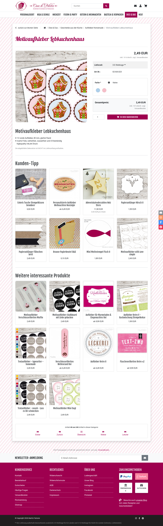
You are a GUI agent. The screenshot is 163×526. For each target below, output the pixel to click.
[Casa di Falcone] (36, 5)
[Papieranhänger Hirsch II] (132, 184)
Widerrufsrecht (56, 475)
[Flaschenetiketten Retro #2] (132, 343)
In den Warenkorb (129, 117)
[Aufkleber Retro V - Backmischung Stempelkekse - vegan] (132, 296)
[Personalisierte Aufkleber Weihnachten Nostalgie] (64, 184)
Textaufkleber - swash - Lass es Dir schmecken (31, 409)
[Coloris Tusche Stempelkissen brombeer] (30, 184)
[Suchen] (106, 5)
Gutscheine (20, 485)
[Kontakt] (161, 212)
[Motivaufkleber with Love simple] (132, 233)
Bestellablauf (20, 480)
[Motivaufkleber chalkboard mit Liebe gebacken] (64, 296)
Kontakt (18, 475)
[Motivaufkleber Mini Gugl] (64, 389)
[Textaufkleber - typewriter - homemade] (30, 343)
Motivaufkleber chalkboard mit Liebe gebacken (65, 316)
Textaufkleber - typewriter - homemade (30, 363)
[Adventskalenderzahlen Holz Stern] (98, 184)
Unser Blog (89, 480)
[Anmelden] (145, 458)
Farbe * (98, 82)
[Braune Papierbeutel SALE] (64, 233)
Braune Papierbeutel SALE (64, 251)
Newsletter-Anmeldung (29, 457)
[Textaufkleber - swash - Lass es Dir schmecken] (30, 389)
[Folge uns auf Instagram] (136, 518)
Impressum (54, 495)
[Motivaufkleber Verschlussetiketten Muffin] (30, 296)
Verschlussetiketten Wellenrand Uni (65, 363)
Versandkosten (142, 57)
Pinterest (88, 495)
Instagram (88, 485)
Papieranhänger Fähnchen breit (31, 253)
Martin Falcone (34, 518)
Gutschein (141, 488)
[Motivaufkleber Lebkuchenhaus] (51, 86)
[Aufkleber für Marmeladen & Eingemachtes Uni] (98, 296)
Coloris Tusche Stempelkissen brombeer (30, 204)
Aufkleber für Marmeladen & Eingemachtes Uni (98, 316)
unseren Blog (141, 500)
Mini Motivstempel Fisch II (98, 251)
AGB (51, 485)
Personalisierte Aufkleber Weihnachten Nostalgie (64, 204)
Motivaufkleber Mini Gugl (64, 408)
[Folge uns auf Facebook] (139, 518)
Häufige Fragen (21, 490)
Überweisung (125, 489)
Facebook (88, 490)
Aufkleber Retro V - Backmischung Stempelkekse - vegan (132, 317)
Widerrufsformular (57, 480)
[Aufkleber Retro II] (98, 343)
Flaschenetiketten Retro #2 (132, 361)
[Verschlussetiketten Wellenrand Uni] (64, 343)
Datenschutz (55, 490)
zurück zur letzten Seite (27, 27)
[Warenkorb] (145, 5)
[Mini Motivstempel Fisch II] (98, 233)
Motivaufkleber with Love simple (132, 253)
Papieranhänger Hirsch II (132, 202)
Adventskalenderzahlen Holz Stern (98, 204)
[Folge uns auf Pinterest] (143, 518)
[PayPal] (125, 476)
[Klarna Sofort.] (141, 476)
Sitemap (18, 504)
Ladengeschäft (90, 475)
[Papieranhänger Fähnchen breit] (30, 233)
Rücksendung (21, 500)
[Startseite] (45, 27)
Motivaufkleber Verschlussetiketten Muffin (30, 316)
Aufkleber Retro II (98, 361)
